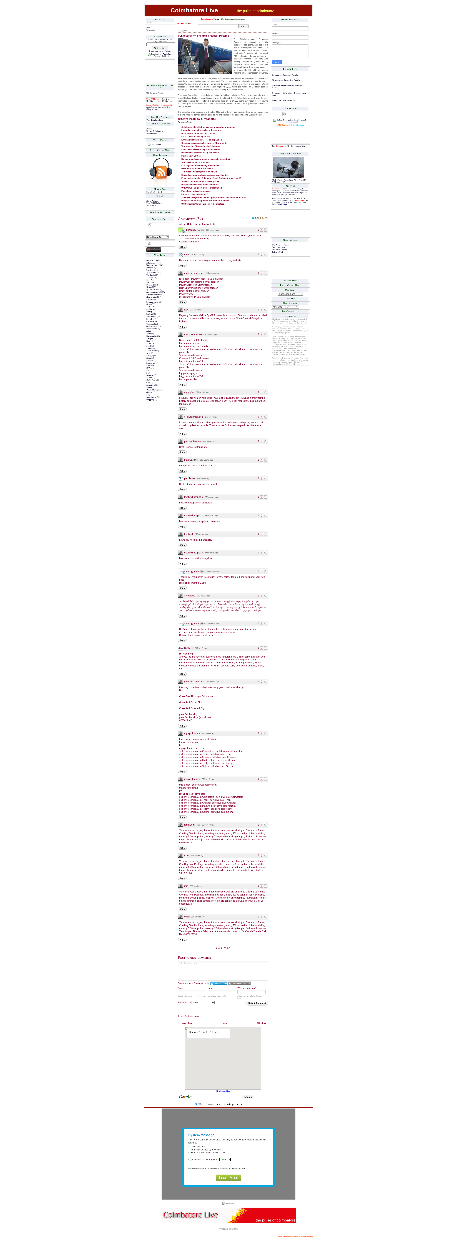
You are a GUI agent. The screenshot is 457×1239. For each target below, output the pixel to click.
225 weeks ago (198, 917)
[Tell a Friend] (154, 145)
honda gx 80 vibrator (196, 340)
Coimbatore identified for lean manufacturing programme (208, 127)
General (149, 260)
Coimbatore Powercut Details (285, 75)
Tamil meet (151, 351)
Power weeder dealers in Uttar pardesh (199, 281)
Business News (152, 265)
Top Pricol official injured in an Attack (199, 172)
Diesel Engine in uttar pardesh (194, 296)
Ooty (148, 304)
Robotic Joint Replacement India (196, 635)
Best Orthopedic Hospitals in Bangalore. (200, 484)
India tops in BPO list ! (192, 156)
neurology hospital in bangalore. (195, 539)
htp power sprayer (188, 373)
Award (149, 378)
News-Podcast (152, 201)
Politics (149, 285)
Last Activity (208, 224)
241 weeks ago (201, 648)
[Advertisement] (157, 71)
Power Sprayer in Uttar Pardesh (195, 285)
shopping (150, 400)
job (147, 282)
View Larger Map (223, 1091)
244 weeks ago (212, 571)
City (148, 382)
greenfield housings (194, 681)
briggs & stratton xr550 (191, 376)
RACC (149, 368)
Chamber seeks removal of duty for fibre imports (204, 143)
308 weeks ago (198, 255)
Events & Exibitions (154, 131)
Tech (148, 307)
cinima (149, 392)
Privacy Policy (278, 252)
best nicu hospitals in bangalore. (196, 502)
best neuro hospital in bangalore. (196, 558)
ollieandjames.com (194, 416)
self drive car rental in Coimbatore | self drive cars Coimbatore (211, 751)
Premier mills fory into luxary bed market (200, 153)
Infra (148, 268)
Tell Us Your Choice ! (155, 93)
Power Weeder (186, 294)
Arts (148, 353)
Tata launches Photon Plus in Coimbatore (200, 146)
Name (181, 988)
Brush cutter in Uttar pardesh (194, 291)
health (149, 314)
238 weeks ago (208, 733)
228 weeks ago (197, 855)
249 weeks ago (209, 441)
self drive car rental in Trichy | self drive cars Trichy (205, 763)
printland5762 (193, 230)
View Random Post (154, 120)
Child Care (151, 380)
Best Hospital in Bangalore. (193, 447)
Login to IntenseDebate (218, 983)
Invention (150, 385)
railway (149, 299)
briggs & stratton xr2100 (191, 361)
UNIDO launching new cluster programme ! (201, 188)
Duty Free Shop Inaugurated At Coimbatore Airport (205, 201)
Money (149, 312)
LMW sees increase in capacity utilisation (200, 149)
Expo (148, 358)
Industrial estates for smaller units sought (201, 130)
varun (187, 254)
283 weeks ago (210, 334)
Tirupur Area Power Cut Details (286, 80)
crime (148, 331)
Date (189, 224)
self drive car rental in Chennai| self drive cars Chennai (207, 757)
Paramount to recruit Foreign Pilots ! (203, 36)
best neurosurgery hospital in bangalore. (199, 521)
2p (202, 230)
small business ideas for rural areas (217, 656)
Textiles (149, 275)
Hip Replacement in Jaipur (192, 582)
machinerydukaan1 (194, 273)
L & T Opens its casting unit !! (195, 137)
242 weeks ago (203, 596)
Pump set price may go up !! (194, 194)
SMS (148, 370)
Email (211, 988)
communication (153, 292)
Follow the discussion (265, 217)
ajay (186, 309)
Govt (148, 287)
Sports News (151, 290)
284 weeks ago (197, 310)
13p (195, 460)
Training (150, 324)
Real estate (151, 297)
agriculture (151, 273)
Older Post (262, 1023)
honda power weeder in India (194, 346)
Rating (197, 224)
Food (148, 346)
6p (198, 825)
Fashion (149, 361)
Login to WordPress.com (239, 983)
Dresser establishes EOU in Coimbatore (200, 185)
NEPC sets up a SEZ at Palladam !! (197, 168)
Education (150, 263)
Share (148, 23)
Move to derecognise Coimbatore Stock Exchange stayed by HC (211, 178)
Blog (148, 341)
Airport (149, 375)
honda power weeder (189, 343)
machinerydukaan (193, 334)
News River (151, 206)
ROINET (188, 648)
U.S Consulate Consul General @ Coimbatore (202, 204)
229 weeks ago (208, 825)
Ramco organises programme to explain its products (206, 159)
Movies (149, 129)
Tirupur (149, 339)
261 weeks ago (202, 392)
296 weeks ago (212, 273)
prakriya (188, 459)
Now (303, 146)
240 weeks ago (212, 682)
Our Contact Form (280, 245)
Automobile (151, 317)
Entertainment (152, 294)
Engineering (151, 336)
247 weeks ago (203, 478)
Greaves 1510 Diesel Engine (194, 358)
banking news (152, 302)
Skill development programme (195, 162)
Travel (149, 278)
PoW (148, 365)
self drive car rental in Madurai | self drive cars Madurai (207, 760)
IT (147, 280)
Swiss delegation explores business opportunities (204, 175)
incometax (150, 363)
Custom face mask (189, 241)
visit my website (232, 260)
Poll (148, 334)
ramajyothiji (190, 824)
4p (202, 571)
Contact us (150, 30)
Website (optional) (246, 988)
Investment (151, 329)
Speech (149, 319)
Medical (149, 270)
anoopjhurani (192, 571)
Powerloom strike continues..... (195, 191)
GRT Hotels (216, 315)
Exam (148, 343)
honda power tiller (188, 379)
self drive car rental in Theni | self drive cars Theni (205, 754)
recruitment (151, 397)
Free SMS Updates (154, 203)
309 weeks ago (212, 230)
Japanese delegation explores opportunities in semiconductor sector (213, 197)
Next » (227, 947)
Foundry (150, 348)
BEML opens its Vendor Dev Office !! (198, 133)
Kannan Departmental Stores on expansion (201, 140)
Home (148, 28)
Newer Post (187, 1023)
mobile (149, 309)
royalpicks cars (192, 733)
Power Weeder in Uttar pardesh (207, 278)
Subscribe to (185, 1002)
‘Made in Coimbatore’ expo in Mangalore (200, 181)
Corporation (151, 321)
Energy (149, 356)
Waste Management (154, 390)
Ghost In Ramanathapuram (284, 100)
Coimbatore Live (194, 10)
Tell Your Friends (279, 250)
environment (151, 326)
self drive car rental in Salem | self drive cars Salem (206, 766)
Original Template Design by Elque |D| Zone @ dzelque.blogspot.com (295, 1236)
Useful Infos (151, 134)
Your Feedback (278, 247)
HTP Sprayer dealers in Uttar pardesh (198, 288)
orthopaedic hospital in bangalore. (196, 465)
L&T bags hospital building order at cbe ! (200, 165)
